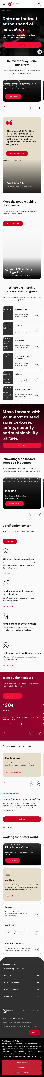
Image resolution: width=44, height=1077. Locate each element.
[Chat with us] (34, 1032)
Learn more (31, 1056)
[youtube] (37, 1010)
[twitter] (28, 1010)
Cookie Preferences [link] (32, 1026)
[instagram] (33, 1010)
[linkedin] (23, 1010)
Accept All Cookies (21, 1072)
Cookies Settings (22, 1062)
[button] (4, 4)
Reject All (21, 1067)
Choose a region (9, 964)
